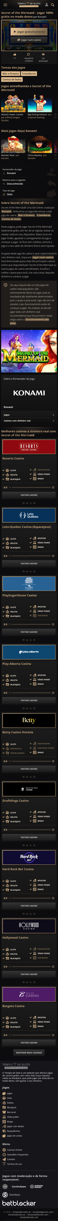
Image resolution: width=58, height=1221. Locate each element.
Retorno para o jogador (14, 180)
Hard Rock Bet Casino (18, 869)
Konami (6, 211)
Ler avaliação (43, 59)
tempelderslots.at (21, 1212)
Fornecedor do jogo (12, 169)
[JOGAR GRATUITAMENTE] (13, 103)
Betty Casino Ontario (17, 732)
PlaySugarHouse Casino (19, 595)
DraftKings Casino (15, 801)
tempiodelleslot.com (38, 1214)
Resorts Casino (13, 458)
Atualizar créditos (29, 59)
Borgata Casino (13, 1006)
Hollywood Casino (15, 938)
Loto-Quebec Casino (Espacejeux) (26, 527)
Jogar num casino (43, 257)
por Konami (39, 16)
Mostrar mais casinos (29, 1052)
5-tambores (29, 73)
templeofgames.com (43, 1212)
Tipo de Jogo (9, 190)
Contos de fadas (12, 79)
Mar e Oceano (11, 73)
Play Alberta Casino (16, 664)
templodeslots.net (29, 1217)
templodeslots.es (16, 1214)
